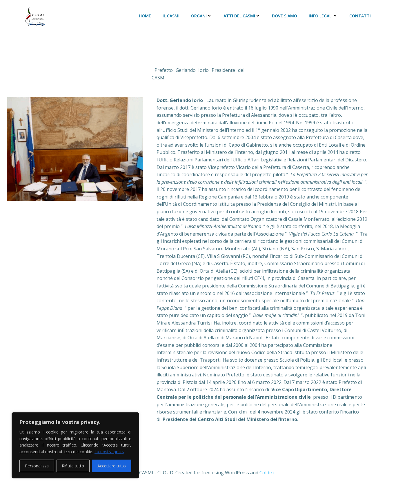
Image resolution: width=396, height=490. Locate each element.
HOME (145, 16)
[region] (75, 445)
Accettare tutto (111, 466)
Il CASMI (171, 16)
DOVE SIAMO (284, 16)
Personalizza (37, 466)
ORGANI (199, 16)
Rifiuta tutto (73, 466)
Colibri (266, 472)
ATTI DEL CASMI (239, 16)
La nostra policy (109, 451)
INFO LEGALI (321, 16)
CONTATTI (360, 16)
